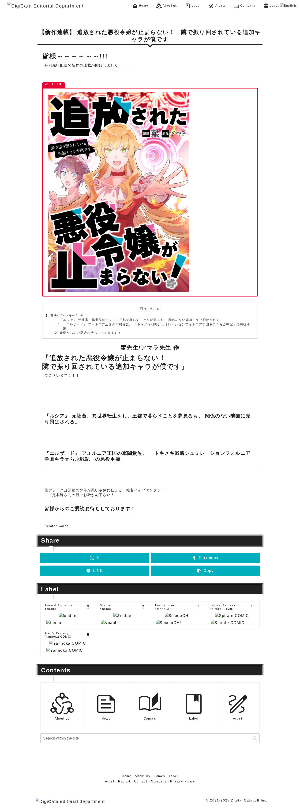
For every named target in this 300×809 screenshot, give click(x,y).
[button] (205, 571)
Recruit (124, 781)
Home (126, 776)
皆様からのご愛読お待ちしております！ (90, 333)
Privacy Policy (182, 781)
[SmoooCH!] (177, 616)
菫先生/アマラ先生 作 (67, 315)
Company (158, 781)
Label (173, 776)
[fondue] (67, 616)
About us (142, 776)
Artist (110, 781)
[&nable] (122, 616)
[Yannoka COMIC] (67, 643)
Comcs (159, 776)
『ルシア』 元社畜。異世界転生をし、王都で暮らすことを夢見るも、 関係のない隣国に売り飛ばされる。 (141, 320)
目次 (143, 309)
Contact (140, 781)
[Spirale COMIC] (232, 616)
